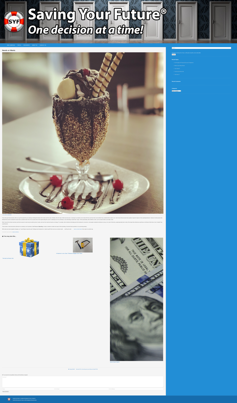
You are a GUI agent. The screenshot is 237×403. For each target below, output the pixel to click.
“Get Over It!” (177, 74)
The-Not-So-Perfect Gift (7, 258)
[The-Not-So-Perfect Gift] (29, 247)
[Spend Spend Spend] (136, 299)
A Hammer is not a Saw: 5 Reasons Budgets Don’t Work (69, 253)
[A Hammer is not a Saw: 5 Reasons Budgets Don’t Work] (82, 245)
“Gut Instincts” (177, 68)
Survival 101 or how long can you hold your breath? (86, 369)
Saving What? (72, 369)
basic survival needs (78, 229)
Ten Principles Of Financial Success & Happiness (183, 62)
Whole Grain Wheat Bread (179, 65)
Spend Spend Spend (114, 362)
